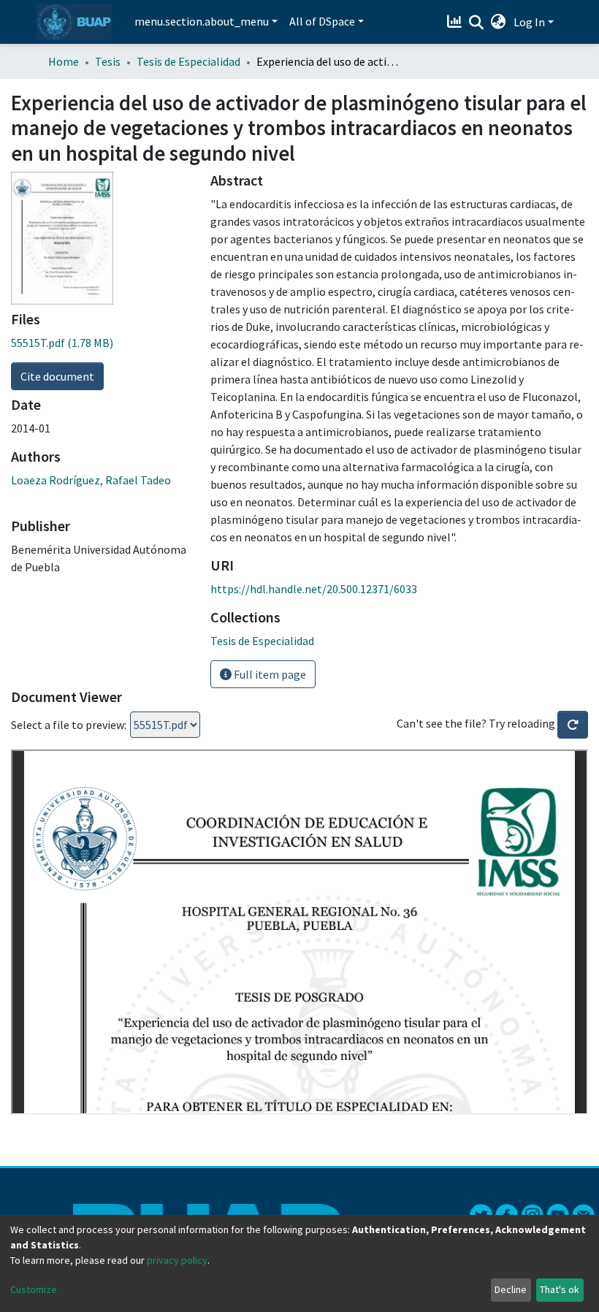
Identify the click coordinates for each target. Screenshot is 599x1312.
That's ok (559, 1289)
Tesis (108, 61)
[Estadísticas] (456, 22)
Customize (33, 1289)
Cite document (57, 376)
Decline (511, 1289)
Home (63, 61)
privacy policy (177, 1260)
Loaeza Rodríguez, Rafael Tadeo (91, 480)
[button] (499, 22)
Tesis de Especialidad (188, 61)
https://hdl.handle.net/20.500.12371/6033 (313, 588)
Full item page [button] (269, 674)
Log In (529, 22)
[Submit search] (477, 22)
